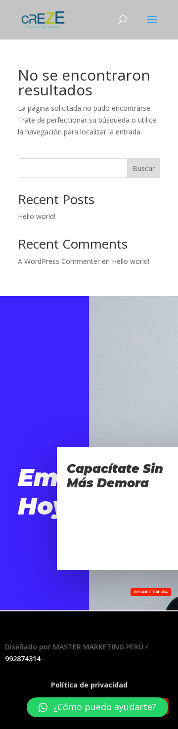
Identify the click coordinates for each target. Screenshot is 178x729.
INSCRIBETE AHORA (151, 592)
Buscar (144, 168)
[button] (97, 707)
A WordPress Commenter (59, 261)
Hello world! (36, 216)
